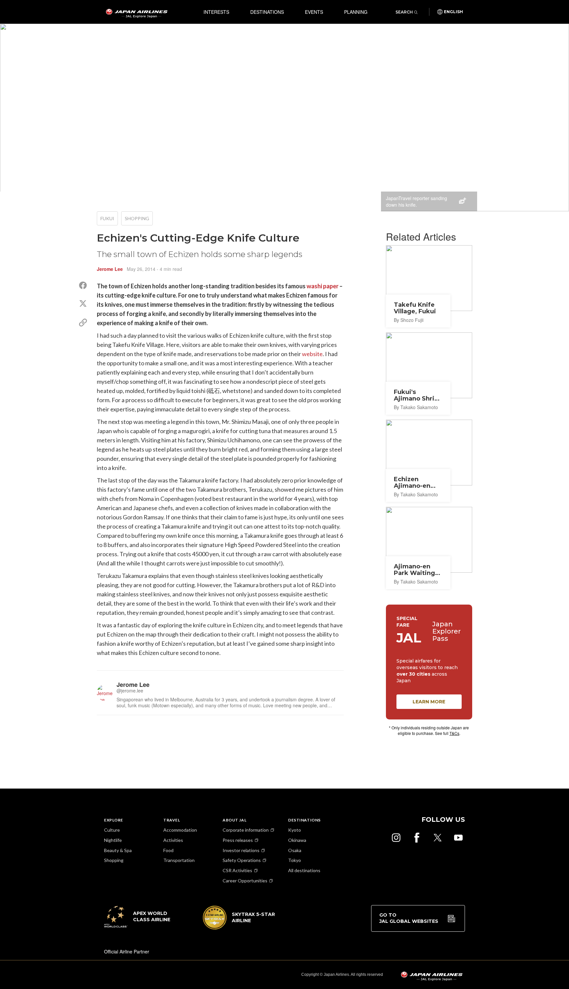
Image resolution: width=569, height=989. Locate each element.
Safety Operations (242, 860)
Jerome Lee (110, 269)
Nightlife (113, 840)
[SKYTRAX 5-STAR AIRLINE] (239, 927)
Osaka (294, 850)
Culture (112, 830)
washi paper (323, 286)
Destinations (267, 12)
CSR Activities (237, 870)
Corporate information (246, 830)
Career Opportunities (245, 880)
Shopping (137, 218)
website (312, 353)
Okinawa (297, 840)
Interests (216, 12)
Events (314, 12)
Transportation (179, 860)
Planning (355, 12)
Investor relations (241, 850)
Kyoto (294, 830)
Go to (408, 918)
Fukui (107, 218)
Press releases (238, 840)
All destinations (304, 870)
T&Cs (454, 733)
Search (404, 12)
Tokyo (294, 860)
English (453, 12)
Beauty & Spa (118, 850)
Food (168, 850)
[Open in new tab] (396, 837)
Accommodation (180, 830)
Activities (173, 840)
